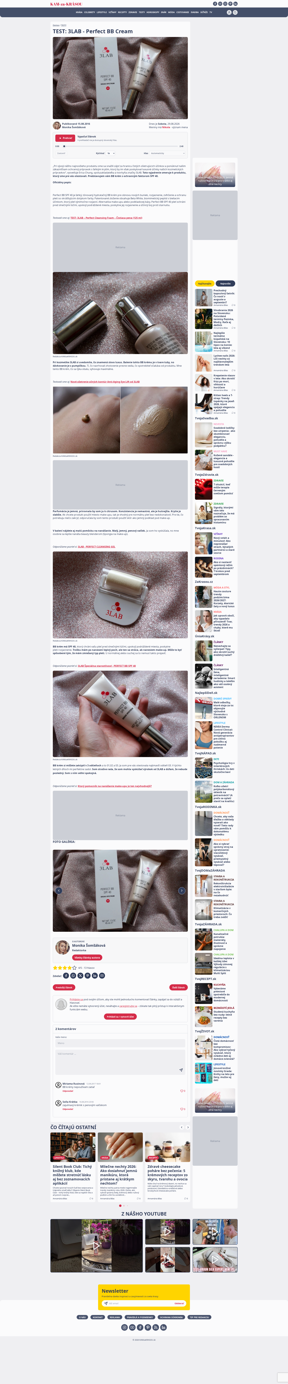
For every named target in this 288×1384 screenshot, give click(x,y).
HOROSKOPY (153, 12)
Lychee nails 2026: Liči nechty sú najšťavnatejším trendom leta (224, 360)
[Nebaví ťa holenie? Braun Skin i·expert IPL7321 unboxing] (168, 1259)
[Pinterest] (230, 4)
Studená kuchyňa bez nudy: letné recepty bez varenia (224, 1016)
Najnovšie (225, 283)
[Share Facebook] (66, 976)
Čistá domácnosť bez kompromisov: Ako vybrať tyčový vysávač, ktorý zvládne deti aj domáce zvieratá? (224, 1049)
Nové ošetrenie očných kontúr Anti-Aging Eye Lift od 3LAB (105, 381)
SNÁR (163, 12)
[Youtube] (220, 4)
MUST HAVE (220, 451)
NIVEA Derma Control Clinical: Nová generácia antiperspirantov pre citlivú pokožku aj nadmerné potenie (224, 737)
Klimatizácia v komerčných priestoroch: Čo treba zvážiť (223, 913)
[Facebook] (215, 4)
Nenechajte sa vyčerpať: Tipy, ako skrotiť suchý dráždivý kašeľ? (224, 650)
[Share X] (80, 976)
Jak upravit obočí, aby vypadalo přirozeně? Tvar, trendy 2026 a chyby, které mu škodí (224, 623)
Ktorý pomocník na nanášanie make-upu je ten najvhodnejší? (115, 786)
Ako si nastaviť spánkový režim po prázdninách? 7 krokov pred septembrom (224, 568)
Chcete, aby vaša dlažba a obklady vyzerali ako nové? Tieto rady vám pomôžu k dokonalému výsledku (224, 825)
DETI (216, 759)
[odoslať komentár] (181, 1070)
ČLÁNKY (218, 642)
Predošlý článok (64, 987)
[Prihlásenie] (229, 12)
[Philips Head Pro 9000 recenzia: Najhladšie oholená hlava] (215, 1231)
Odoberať (179, 1303)
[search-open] (235, 12)
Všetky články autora (87, 957)
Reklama (115, 1317)
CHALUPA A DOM (224, 930)
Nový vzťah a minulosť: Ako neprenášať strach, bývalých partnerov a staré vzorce (224, 545)
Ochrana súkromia (171, 1317)
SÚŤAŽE (204, 12)
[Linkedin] (235, 4)
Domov (56, 25)
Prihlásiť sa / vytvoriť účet (120, 1016)
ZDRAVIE (133, 12)
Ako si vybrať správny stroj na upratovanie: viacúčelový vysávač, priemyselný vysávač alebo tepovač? (223, 854)
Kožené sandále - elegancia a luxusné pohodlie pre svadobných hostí (224, 461)
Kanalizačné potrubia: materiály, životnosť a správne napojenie (221, 941)
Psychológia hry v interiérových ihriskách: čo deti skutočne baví (224, 768)
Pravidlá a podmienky (140, 1317)
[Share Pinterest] (88, 976)
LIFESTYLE (102, 12)
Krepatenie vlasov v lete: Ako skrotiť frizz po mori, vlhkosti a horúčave (224, 381)
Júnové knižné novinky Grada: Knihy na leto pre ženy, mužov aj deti (224, 1074)
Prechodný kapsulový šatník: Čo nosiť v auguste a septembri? (224, 296)
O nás (82, 1317)
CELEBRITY (89, 12)
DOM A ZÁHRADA (224, 782)
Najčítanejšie (204, 283)
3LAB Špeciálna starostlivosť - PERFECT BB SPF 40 (107, 666)
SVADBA (195, 12)
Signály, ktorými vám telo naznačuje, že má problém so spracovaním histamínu (224, 515)
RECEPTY (122, 12)
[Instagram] (225, 4)
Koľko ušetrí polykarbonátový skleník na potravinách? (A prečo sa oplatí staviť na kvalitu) (224, 794)
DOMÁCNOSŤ (221, 812)
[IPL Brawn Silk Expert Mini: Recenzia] (215, 1259)
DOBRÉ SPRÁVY (223, 698)
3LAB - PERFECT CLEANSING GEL (96, 546)
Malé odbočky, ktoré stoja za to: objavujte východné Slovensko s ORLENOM (224, 710)
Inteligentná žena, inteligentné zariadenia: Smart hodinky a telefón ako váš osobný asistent (224, 678)
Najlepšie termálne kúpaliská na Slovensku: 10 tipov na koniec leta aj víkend (223, 340)
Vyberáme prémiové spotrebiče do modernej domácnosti (222, 994)
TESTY (142, 12)
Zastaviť (61, 153)
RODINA (219, 558)
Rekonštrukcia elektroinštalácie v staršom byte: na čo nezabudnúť (224, 889)
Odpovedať (68, 1091)
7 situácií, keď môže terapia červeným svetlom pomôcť (223, 489)
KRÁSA (79, 12)
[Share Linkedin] (95, 976)
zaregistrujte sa (128, 1006)
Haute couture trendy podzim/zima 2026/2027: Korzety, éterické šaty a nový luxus (224, 599)
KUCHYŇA (219, 984)
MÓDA (171, 12)
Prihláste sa (76, 999)
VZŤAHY (112, 12)
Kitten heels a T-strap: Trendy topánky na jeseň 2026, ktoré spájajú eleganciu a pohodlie (224, 403)
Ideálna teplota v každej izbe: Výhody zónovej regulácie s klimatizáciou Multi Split (224, 966)
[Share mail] (102, 976)
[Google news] (155, 1327)
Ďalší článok (178, 987)
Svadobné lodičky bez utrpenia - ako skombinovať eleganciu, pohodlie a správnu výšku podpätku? (224, 436)
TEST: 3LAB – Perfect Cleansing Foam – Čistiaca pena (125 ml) (106, 217)
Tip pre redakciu (199, 1317)
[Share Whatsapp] (73, 976)
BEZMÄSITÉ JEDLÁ (224, 1008)
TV (211, 12)
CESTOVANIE (182, 12)
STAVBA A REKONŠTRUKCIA (224, 878)
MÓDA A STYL (222, 587)
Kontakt (98, 1317)
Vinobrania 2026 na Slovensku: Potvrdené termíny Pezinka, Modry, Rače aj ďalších (224, 318)
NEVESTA (219, 424)
